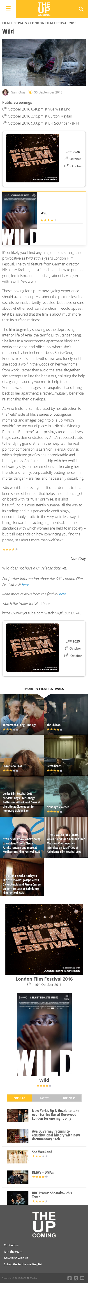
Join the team (13, 1251)
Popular (19, 1098)
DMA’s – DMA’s (43, 1172)
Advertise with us (16, 1258)
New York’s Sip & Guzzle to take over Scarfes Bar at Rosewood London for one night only (55, 1114)
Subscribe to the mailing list (23, 1264)
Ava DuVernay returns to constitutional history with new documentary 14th (56, 1135)
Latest (44, 1098)
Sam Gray (18, 92)
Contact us (11, 1245)
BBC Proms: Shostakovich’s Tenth (52, 1195)
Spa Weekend (42, 1152)
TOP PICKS (69, 1098)
